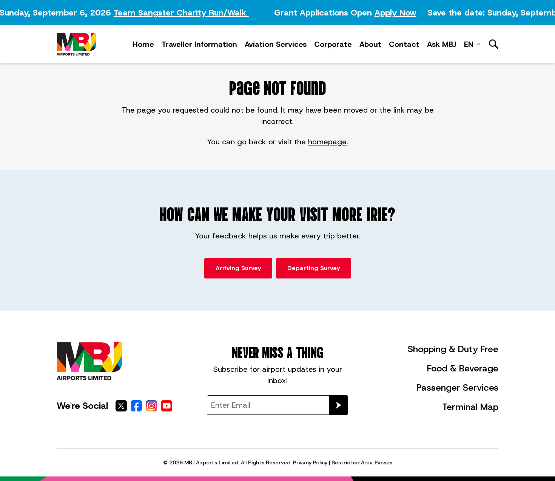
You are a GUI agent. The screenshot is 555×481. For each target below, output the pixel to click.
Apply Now (393, 12)
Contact (404, 44)
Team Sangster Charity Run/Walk (179, 12)
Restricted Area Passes (361, 462)
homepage (327, 142)
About (370, 44)
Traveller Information (199, 44)
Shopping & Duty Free (453, 349)
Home (143, 44)
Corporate (333, 44)
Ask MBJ (441, 44)
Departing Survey (313, 268)
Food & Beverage (462, 368)
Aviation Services (276, 44)
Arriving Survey (238, 268)
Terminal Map (470, 407)
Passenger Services (457, 388)
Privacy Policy (310, 462)
